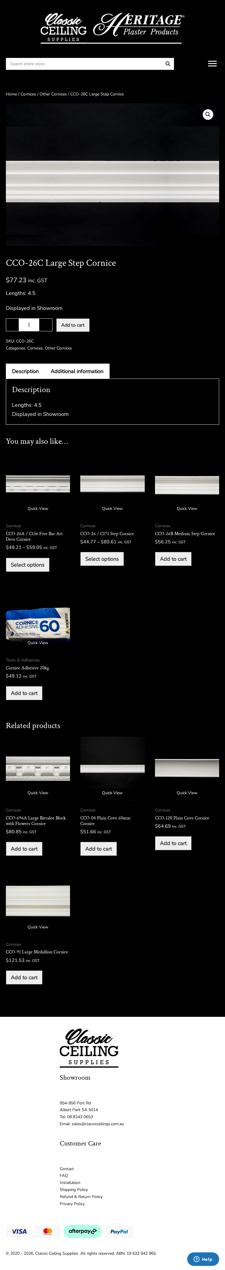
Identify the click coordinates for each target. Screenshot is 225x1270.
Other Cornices (53, 94)
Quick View (38, 508)
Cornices (28, 94)
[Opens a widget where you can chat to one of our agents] (203, 1259)
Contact (67, 1169)
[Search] (168, 64)
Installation (70, 1182)
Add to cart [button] (173, 558)
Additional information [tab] (77, 371)
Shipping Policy (74, 1189)
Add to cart (73, 325)
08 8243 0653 (80, 1117)
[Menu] (212, 64)
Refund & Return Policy (81, 1197)
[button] (208, 114)
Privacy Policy (72, 1204)
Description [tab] (25, 371)
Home (11, 94)
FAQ (64, 1175)
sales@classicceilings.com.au (98, 1124)
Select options (28, 564)
